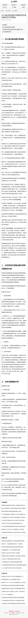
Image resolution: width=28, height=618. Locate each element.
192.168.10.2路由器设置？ (8, 594)
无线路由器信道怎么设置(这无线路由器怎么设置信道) (13, 517)
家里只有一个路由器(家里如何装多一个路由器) (12, 543)
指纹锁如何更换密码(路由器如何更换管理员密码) (12, 546)
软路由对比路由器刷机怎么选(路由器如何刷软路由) (13, 540)
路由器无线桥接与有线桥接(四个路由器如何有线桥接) (13, 556)
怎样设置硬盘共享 (6, 31)
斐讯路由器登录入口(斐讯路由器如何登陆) (11, 579)
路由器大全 (14, 4)
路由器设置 (4, 4)
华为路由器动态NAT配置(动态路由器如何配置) (12, 562)
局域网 (2, 10)
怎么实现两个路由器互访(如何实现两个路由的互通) (13, 520)
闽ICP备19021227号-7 (14, 614)
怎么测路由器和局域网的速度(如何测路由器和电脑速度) (14, 565)
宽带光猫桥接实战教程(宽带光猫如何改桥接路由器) (13, 597)
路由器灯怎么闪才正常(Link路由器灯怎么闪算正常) (13, 529)
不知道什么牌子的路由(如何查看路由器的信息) (12, 523)
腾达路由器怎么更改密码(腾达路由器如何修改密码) (13, 585)
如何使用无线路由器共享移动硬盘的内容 (12, 29)
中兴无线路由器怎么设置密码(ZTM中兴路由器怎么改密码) (14, 514)
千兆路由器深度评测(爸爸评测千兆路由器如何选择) (13, 600)
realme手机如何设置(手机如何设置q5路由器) (12, 568)
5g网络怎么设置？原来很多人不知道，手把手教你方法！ (14, 591)
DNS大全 (5, 7)
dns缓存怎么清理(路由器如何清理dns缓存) (11, 559)
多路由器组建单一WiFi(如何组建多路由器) (11, 549)
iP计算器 (14, 7)
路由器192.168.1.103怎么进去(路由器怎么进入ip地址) (14, 582)
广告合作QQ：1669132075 (14, 611)
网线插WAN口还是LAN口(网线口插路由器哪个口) (12, 576)
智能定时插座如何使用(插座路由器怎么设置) (11, 511)
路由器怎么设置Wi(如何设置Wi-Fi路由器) (11, 552)
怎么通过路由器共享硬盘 (8, 27)
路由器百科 (15, 10)
